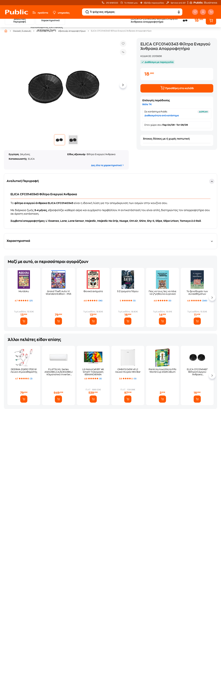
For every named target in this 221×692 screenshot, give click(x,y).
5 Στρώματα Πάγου (127, 291)
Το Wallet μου (131, 3)
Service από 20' (178, 3)
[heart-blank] (195, 12)
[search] (87, 12)
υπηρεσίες (64, 13)
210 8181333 (112, 3)
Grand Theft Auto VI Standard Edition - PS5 (58, 292)
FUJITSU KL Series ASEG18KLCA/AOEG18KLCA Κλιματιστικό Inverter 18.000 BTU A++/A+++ (58, 372)
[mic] (179, 12)
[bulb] (54, 12)
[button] (205, 2)
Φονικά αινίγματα (93, 291)
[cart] (211, 12)
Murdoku (24, 291)
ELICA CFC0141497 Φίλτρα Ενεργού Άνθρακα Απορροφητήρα (197, 372)
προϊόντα (43, 13)
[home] (16, 12)
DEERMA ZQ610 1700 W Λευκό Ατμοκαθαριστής (24, 370)
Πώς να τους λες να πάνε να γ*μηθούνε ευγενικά (162, 292)
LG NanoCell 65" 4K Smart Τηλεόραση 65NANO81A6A (93, 372)
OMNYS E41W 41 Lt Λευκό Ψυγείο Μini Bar (128, 370)
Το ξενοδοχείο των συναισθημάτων (197, 292)
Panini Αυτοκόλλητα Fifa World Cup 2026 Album (162, 370)
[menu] (34, 12)
